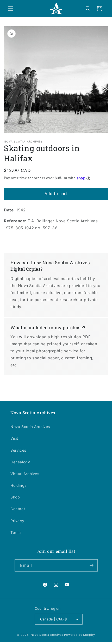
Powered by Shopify (79, 635)
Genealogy (20, 462)
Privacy (17, 520)
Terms (16, 532)
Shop (15, 497)
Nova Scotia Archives (30, 426)
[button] (10, 8)
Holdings (18, 485)
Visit (14, 438)
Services (18, 450)
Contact (17, 509)
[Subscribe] (91, 565)
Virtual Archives (24, 473)
